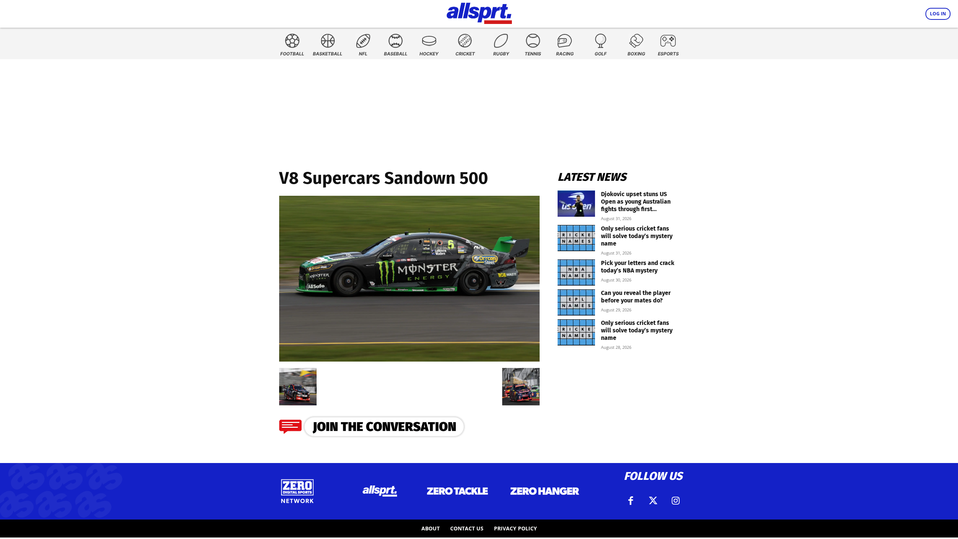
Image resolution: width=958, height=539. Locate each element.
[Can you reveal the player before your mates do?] (576, 302)
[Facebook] (630, 500)
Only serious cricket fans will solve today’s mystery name (636, 236)
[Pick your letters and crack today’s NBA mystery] (576, 272)
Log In (938, 13)
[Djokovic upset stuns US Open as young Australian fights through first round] (576, 204)
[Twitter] (653, 500)
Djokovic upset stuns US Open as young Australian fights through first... (636, 202)
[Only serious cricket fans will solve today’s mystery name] (576, 238)
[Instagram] (675, 500)
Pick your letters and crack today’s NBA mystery (637, 266)
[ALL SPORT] (479, 12)
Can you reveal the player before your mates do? (636, 296)
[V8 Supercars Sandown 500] (409, 359)
